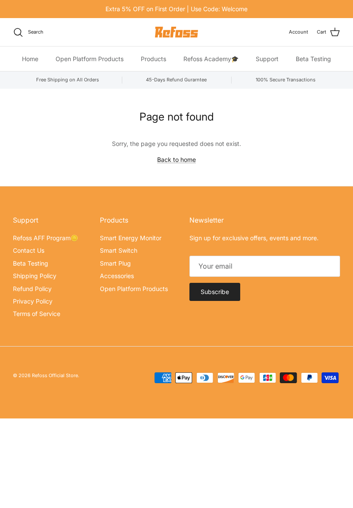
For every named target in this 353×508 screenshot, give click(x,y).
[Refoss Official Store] (176, 32)
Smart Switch (118, 250)
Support (267, 58)
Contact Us (28, 250)
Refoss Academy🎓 (210, 58)
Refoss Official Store (55, 375)
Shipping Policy (34, 275)
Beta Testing (313, 58)
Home (30, 58)
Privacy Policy (33, 301)
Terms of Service (36, 313)
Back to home (176, 159)
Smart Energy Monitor (130, 238)
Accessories (117, 275)
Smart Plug (115, 263)
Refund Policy (32, 288)
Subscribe (215, 291)
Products (153, 58)
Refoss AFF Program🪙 (45, 238)
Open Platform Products (90, 58)
